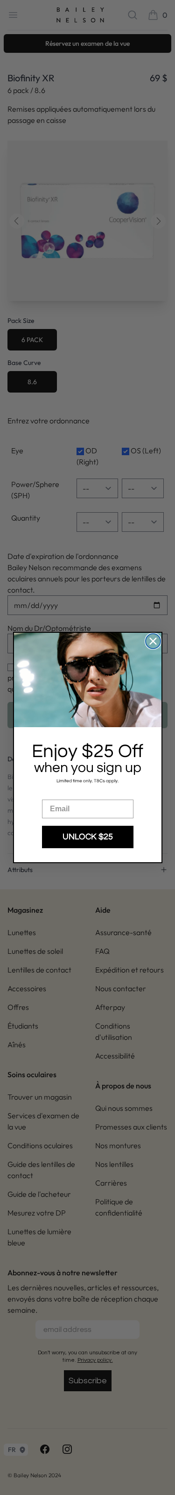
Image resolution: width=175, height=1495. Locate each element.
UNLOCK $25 (88, 836)
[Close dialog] (153, 641)
